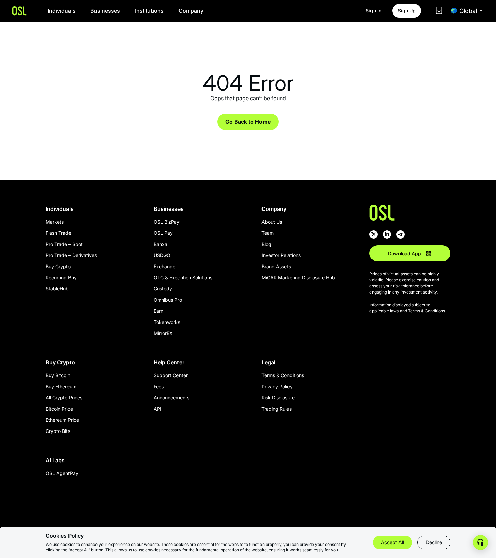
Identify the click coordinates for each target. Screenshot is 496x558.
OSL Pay (163, 233)
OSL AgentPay (62, 473)
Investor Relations (281, 255)
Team (267, 233)
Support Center (171, 375)
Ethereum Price (62, 420)
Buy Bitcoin (58, 375)
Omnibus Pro (168, 300)
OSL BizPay (167, 222)
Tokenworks (167, 322)
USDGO (162, 255)
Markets (55, 222)
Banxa (160, 244)
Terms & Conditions (282, 375)
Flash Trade (58, 233)
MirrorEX (163, 333)
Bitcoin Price (59, 409)
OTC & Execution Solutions (183, 277)
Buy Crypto (58, 266)
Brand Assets (276, 266)
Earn (158, 311)
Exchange (164, 266)
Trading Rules (276, 409)
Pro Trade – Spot (64, 244)
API (157, 409)
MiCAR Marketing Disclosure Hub (298, 277)
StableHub (57, 288)
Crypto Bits (58, 431)
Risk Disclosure (278, 397)
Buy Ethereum (61, 386)
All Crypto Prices (64, 397)
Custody (163, 288)
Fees (159, 386)
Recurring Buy (61, 277)
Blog (266, 244)
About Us (271, 222)
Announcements (171, 397)
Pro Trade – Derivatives (71, 255)
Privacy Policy (277, 386)
